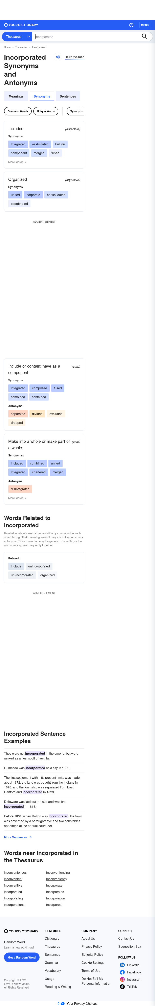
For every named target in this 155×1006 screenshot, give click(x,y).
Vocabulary (53, 970)
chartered (39, 472)
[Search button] (146, 36)
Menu (145, 25)
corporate (33, 194)
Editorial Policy (92, 954)
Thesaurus (13, 36)
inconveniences (15, 872)
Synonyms (42, 96)
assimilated (40, 144)
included (17, 463)
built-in (60, 144)
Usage (49, 978)
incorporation (55, 898)
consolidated (56, 194)
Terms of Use (91, 970)
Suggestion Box (129, 946)
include (16, 566)
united (15, 194)
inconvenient (13, 879)
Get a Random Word (22, 957)
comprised (39, 388)
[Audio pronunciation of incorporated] (58, 57)
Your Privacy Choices (82, 1003)
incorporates (55, 891)
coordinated (19, 203)
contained (39, 397)
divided (37, 413)
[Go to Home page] (21, 25)
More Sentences (15, 837)
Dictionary (52, 938)
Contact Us (126, 938)
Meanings (16, 96)
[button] (131, 25)
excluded (56, 413)
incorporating (13, 898)
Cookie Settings (93, 962)
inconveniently (56, 879)
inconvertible (13, 885)
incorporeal (54, 904)
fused (55, 153)
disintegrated (20, 489)
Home (7, 47)
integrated (18, 144)
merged (39, 153)
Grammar (51, 962)
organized (47, 575)
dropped (17, 422)
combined (18, 397)
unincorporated (39, 566)
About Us (88, 938)
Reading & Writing (58, 986)
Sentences (68, 96)
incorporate (54, 885)
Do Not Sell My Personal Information (96, 981)
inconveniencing (58, 872)
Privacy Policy (92, 946)
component (19, 153)
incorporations (14, 904)
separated (18, 413)
